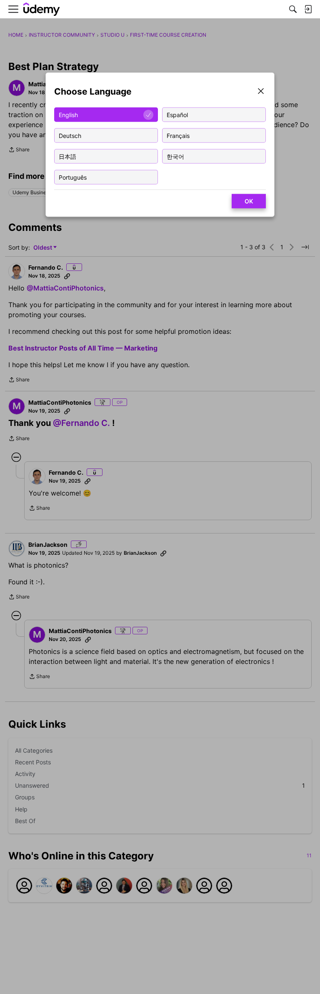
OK (249, 201)
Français (178, 135)
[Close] (261, 92)
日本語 (67, 156)
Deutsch (70, 135)
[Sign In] (307, 9)
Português (73, 176)
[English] (41, 9)
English (68, 114)
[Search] (292, 9)
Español (177, 114)
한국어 (175, 156)
